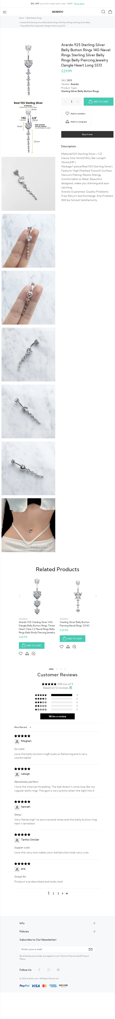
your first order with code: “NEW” (57, 3)
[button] (41, 695)
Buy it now (87, 134)
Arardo (75, 84)
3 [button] (58, 893)
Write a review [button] (57, 716)
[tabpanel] (37, 614)
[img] (22, 736)
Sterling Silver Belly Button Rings (80, 91)
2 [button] (53, 893)
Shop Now (79, 3)
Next (95, 596)
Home (21, 18)
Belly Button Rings (34, 18)
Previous (19, 596)
